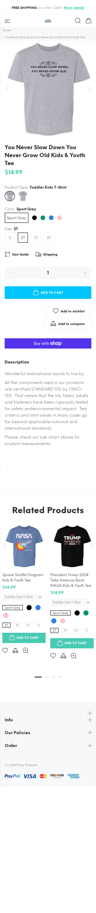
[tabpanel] (24, 585)
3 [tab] (53, 677)
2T (23, 237)
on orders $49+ (48, 8)
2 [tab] (46, 677)
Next (91, 545)
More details (74, 8)
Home (7, 30)
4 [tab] (59, 677)
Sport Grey (16, 218)
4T (49, 237)
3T (36, 237)
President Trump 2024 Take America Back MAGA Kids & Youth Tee (70, 580)
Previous (4, 545)
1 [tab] (38, 677)
